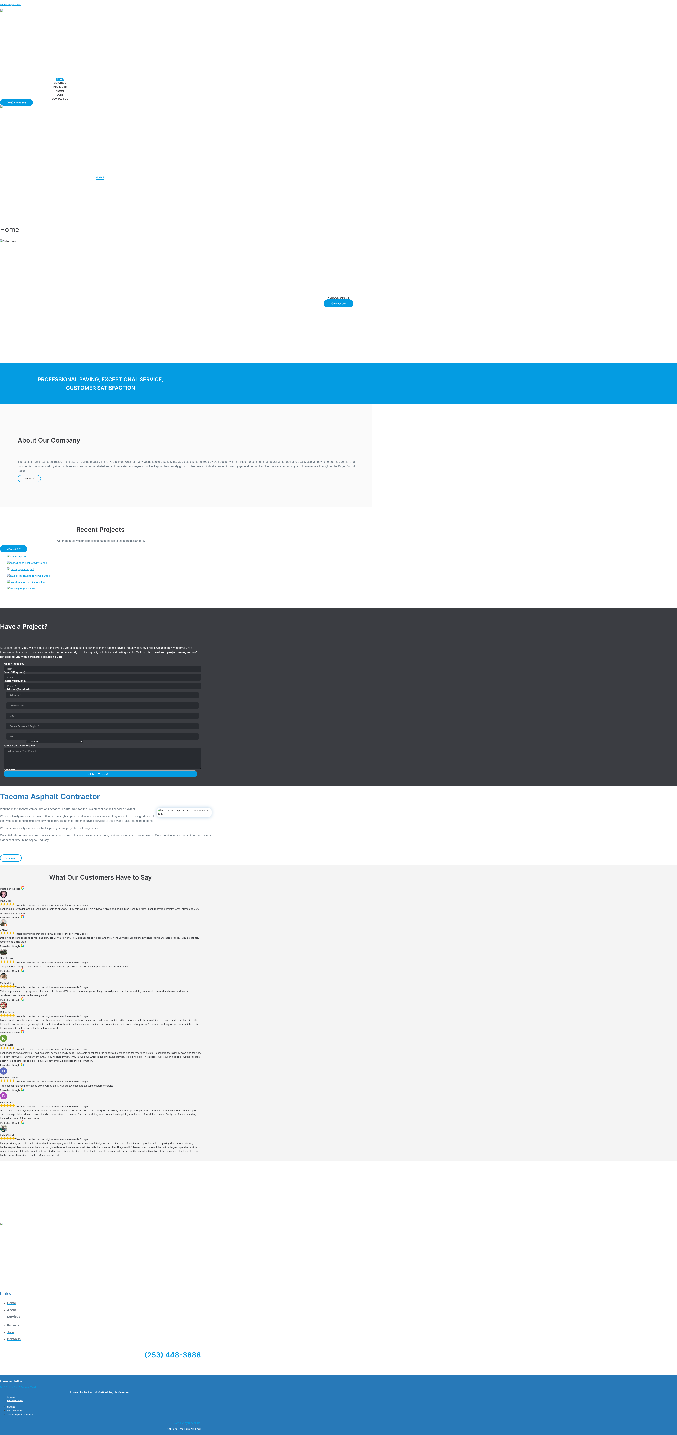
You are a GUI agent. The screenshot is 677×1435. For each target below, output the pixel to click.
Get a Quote (338, 303)
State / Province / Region (20, 731)
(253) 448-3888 (172, 1355)
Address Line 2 (14, 710)
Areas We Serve (15, 1400)
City (8, 721)
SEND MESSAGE (100, 774)
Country (87, 741)
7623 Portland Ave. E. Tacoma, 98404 (18, 1387)
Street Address (14, 700)
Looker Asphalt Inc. (10, 4)
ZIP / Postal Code (16, 741)
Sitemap (11, 1397)
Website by (187, 1423)
